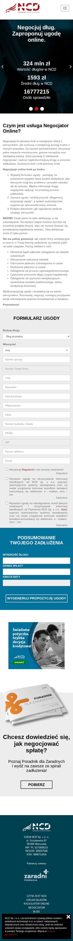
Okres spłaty (13, 565)
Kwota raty (11, 576)
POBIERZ (36, 785)
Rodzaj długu (11, 330)
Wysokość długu (15, 554)
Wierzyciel (9, 344)
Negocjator (36, 907)
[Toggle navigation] (65, 8)
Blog (36, 911)
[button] (2, 66)
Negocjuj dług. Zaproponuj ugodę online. (36, 33)
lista (64, 509)
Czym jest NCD (36, 896)
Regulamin (28, 469)
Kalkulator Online (36, 903)
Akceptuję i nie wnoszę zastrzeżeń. (36, 469)
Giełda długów (36, 900)
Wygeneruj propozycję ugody (36, 598)
